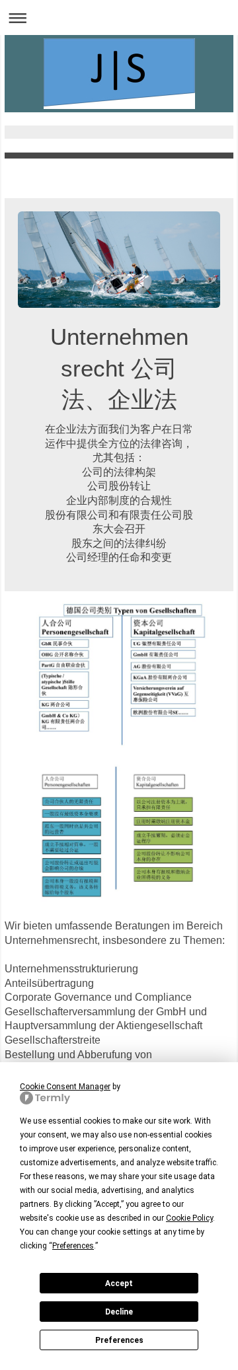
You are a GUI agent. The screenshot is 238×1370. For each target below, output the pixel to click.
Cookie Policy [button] (189, 1218)
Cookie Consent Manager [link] (65, 1086)
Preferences (119, 1340)
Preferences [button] (73, 1245)
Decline (119, 1311)
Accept (119, 1283)
